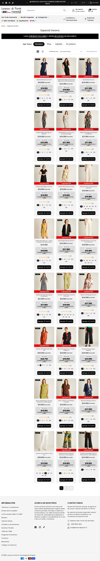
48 (86, 209)
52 (91, 209)
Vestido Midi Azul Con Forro (44, 80)
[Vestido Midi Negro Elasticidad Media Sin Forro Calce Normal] (66, 68)
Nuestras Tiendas (90, 19)
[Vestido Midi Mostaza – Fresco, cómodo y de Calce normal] (44, 228)
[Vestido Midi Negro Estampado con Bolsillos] (88, 120)
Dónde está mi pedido (9, 511)
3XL (44, 101)
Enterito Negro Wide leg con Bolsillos (44, 133)
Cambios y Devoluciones (71, 19)
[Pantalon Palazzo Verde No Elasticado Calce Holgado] (66, 441)
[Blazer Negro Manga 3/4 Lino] (66, 228)
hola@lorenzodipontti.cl (78, 528)
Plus (49, 44)
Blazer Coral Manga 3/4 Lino (88, 295)
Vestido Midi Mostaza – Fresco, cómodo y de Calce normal (44, 241)
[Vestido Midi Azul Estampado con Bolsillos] (44, 283)
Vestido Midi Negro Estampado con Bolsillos (88, 133)
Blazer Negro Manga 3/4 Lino (66, 241)
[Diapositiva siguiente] (68, 3)
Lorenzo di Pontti (13, 555)
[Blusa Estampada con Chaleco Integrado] (66, 337)
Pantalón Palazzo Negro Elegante (88, 349)
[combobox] (47, 10)
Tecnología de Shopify (27, 555)
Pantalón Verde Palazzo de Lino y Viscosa (66, 295)
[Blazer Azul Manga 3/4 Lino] (88, 388)
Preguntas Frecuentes (9, 535)
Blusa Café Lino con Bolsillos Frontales (66, 401)
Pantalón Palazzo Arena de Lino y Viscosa (88, 187)
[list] (42, 51)
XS (38, 98)
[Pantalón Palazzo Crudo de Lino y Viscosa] (88, 228)
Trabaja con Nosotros (9, 545)
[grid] (38, 51)
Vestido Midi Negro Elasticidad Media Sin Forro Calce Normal (66, 80)
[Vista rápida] (36, 76)
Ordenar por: (54, 51)
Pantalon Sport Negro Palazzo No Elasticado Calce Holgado (88, 454)
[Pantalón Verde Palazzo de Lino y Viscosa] (66, 283)
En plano (71, 44)
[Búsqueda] (64, 10)
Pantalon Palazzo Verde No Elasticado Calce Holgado (66, 454)
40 (87, 206)
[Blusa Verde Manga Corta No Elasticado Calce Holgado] (44, 388)
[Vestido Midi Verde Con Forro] (66, 174)
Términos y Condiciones (10, 507)
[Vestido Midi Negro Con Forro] (44, 174)
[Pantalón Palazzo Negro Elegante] (88, 337)
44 (93, 206)
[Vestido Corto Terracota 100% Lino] (44, 337)
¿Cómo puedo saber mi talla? (12, 514)
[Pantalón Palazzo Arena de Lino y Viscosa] (88, 174)
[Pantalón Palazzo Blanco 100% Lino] (44, 441)
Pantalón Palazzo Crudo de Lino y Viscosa (88, 241)
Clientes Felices (6, 521)
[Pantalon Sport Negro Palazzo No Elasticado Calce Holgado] (88, 441)
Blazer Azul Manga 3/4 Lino (88, 400)
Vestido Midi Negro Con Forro (44, 186)
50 (89, 209)
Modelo (39, 44)
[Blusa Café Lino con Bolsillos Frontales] (66, 388)
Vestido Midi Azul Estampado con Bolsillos (44, 295)
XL (47, 98)
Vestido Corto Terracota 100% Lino (44, 349)
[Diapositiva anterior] (27, 3)
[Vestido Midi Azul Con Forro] (44, 68)
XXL (50, 98)
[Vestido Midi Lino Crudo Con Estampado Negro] (66, 120)
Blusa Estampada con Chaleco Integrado (66, 349)
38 (84, 206)
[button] (92, 10)
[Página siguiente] (71, 488)
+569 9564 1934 (76, 524)
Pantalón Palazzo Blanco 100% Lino (44, 454)
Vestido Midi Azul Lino (88, 80)
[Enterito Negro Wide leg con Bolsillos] (44, 120)
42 (90, 206)
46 (96, 206)
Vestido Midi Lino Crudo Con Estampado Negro (66, 133)
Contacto (4, 538)
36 (82, 206)
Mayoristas (5, 542)
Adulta (58, 44)
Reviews (4, 518)
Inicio (3, 26)
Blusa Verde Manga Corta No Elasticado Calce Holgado (44, 401)
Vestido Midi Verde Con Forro (66, 186)
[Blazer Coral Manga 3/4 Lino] (88, 283)
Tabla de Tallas (6, 531)
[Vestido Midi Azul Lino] (88, 68)
